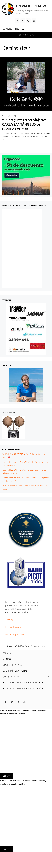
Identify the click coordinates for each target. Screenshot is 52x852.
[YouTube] (34, 20)
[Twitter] (22, 20)
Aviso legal (10, 619)
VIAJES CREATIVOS (12, 665)
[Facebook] (17, 20)
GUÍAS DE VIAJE (11, 676)
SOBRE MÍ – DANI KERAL (15, 670)
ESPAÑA (7, 653)
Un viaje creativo (31, 6)
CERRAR (6, 776)
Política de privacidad (15, 634)
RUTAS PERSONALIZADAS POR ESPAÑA (23, 688)
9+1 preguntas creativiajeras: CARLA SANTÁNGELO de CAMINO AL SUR (24, 124)
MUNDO (7, 659)
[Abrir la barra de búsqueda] (48, 29)
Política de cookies (13, 627)
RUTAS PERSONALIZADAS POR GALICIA (23, 682)
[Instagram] (28, 20)
